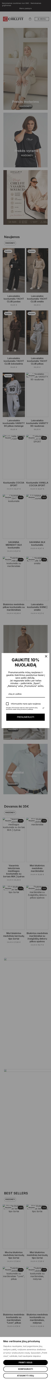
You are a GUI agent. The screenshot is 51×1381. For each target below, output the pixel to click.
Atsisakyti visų (25, 1375)
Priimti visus (25, 1362)
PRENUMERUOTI (25, 717)
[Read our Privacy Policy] (43, 708)
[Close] (46, 656)
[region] (25, 1359)
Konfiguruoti (25, 1369)
